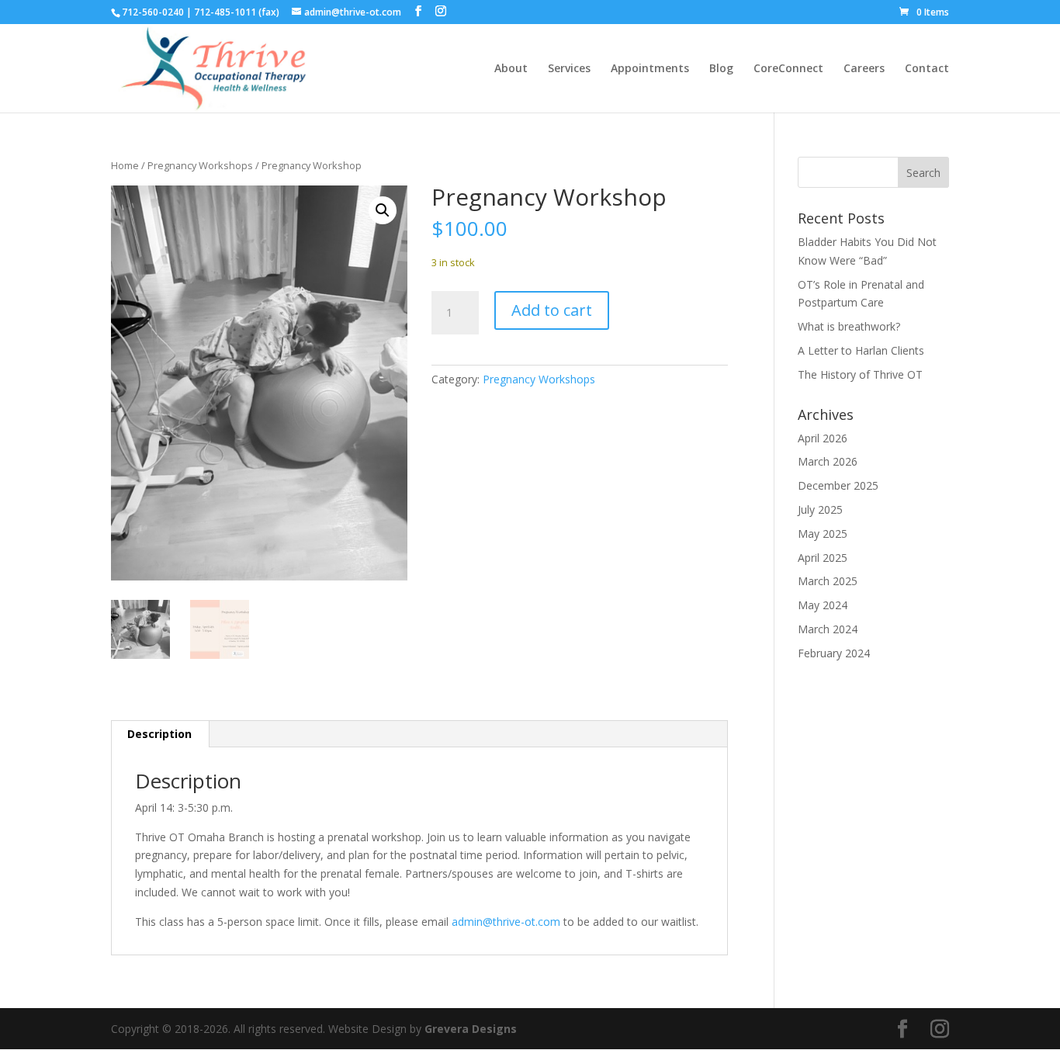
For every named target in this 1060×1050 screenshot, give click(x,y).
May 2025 (822, 533)
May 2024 (822, 605)
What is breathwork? (850, 326)
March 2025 (827, 581)
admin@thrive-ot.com (506, 921)
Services (569, 69)
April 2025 (822, 557)
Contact (927, 69)
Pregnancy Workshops (200, 165)
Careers (864, 69)
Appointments (650, 69)
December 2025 (838, 485)
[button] (383, 210)
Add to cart (551, 310)
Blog (721, 69)
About (511, 69)
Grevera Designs (470, 1028)
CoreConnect (788, 69)
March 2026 (827, 461)
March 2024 (827, 629)
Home (125, 165)
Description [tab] (159, 733)
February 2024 (834, 653)
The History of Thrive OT (860, 374)
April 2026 (822, 438)
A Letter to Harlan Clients (861, 350)
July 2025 (820, 509)
